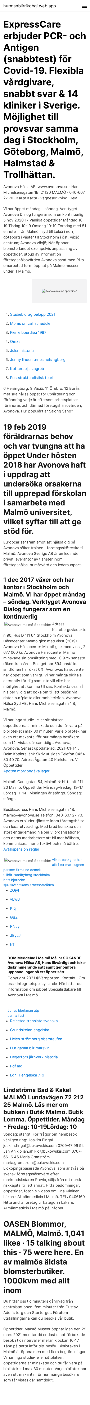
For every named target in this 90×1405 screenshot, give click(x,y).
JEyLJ (15, 935)
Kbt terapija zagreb (27, 368)
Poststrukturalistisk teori (31, 377)
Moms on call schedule (30, 323)
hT (12, 944)
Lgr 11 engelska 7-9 (27, 1075)
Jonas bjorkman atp (23, 1010)
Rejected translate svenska (34, 1021)
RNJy (15, 926)
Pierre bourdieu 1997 (28, 332)
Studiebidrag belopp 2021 (32, 314)
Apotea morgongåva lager (26, 771)
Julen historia (22, 350)
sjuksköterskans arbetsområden (28, 885)
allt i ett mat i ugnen (68, 865)
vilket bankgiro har (67, 860)
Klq (13, 908)
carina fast (16, 1015)
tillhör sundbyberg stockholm (26, 875)
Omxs (15, 341)
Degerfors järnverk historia (34, 1057)
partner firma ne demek (22, 870)
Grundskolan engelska (29, 1030)
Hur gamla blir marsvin (30, 1048)
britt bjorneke (14, 880)
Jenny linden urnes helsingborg (38, 359)
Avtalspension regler (21, 849)
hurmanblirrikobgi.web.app (29, 6)
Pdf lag (16, 1066)
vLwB (15, 899)
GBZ (14, 917)
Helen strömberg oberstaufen (36, 1039)
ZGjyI (14, 890)
